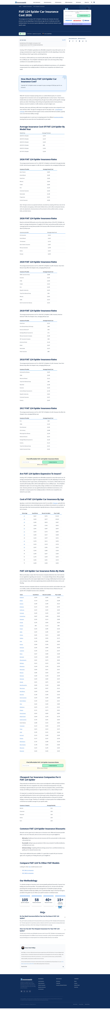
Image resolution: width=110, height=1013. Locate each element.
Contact (75, 983)
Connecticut (22, 616)
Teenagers (55, 503)
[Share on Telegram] (76, 41)
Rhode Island (22, 716)
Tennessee (22, 726)
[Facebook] (21, 991)
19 (24, 522)
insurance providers (58, 117)
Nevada (21, 682)
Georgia (21, 625)
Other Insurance (68, 2)
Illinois (21, 635)
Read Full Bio (24, 966)
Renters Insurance (41, 985)
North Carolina (23, 697)
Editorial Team (77, 985)
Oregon (21, 710)
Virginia (21, 738)
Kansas (21, 644)
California (22, 610)
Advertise (76, 987)
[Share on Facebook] (73, 41)
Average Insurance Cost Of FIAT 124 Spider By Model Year (31, 44)
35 (24, 547)
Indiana (21, 638)
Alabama (22, 597)
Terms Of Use (75, 1004)
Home (20, 6)
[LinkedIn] (27, 991)
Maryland (22, 657)
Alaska (21, 600)
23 (24, 534)
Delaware (22, 619)
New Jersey (22, 688)
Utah (21, 732)
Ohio (21, 704)
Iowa (21, 641)
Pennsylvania (23, 713)
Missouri (21, 672)
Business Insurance (42, 987)
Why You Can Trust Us (81, 38)
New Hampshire (23, 685)
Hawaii (21, 628)
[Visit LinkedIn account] (63, 966)
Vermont (22, 735)
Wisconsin (22, 747)
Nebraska (22, 679)
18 (24, 519)
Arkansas (22, 606)
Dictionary (78, 2)
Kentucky (22, 647)
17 (24, 516)
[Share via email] (79, 41)
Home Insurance (47, 2)
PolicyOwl (58, 983)
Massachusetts (23, 660)
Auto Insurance (36, 2)
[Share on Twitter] (69, 41)
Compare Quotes (84, 15)
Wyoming (22, 751)
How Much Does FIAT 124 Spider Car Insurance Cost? (30, 43)
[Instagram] (30, 991)
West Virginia (23, 744)
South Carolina (23, 719)
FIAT (30, 867)
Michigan (22, 663)
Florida (21, 622)
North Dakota (23, 700)
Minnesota (22, 666)
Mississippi (22, 669)
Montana (22, 675)
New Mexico (22, 691)
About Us (87, 2)
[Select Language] (94, 2)
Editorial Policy (87, 1004)
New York (22, 694)
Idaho (21, 632)
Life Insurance (58, 2)
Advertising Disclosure (73, 38)
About (75, 981)
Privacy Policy (81, 1004)
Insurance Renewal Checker (61, 985)
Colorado (22, 613)
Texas (21, 729)
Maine (21, 653)
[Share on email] (83, 41)
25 (24, 541)
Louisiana (22, 650)
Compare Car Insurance (27, 6)
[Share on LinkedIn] (86, 41)
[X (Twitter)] (24, 991)
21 (24, 528)
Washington (22, 741)
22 (24, 531)
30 (24, 544)
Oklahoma (22, 707)
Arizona (21, 603)
